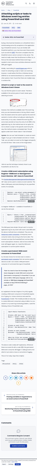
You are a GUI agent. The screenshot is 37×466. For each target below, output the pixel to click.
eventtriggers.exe (21, 68)
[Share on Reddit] (26, 378)
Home (2, 10)
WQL (13, 28)
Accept (18, 464)
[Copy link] (18, 383)
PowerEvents (5, 299)
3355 (13, 52)
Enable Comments (18, 446)
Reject (4, 464)
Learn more (14, 462)
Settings (11, 464)
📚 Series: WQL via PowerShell (11, 31)
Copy (32, 192)
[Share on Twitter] (11, 378)
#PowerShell (6, 364)
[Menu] (34, 3)
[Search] (26, 3)
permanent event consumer (10, 259)
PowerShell (16, 10)
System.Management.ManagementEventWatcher (19, 179)
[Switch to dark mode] (29, 3)
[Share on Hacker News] (31, 378)
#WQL (15, 364)
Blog (9, 10)
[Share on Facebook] (21, 378)
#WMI (21, 364)
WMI (18, 28)
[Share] (6, 378)
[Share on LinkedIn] (16, 378)
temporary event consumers (10, 234)
